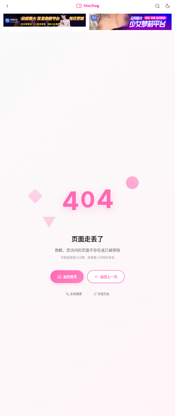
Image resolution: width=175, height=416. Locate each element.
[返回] (7, 6)
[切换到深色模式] (167, 6)
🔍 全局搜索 (74, 294)
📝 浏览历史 (101, 294)
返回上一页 (108, 277)
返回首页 (70, 277)
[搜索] (157, 6)
